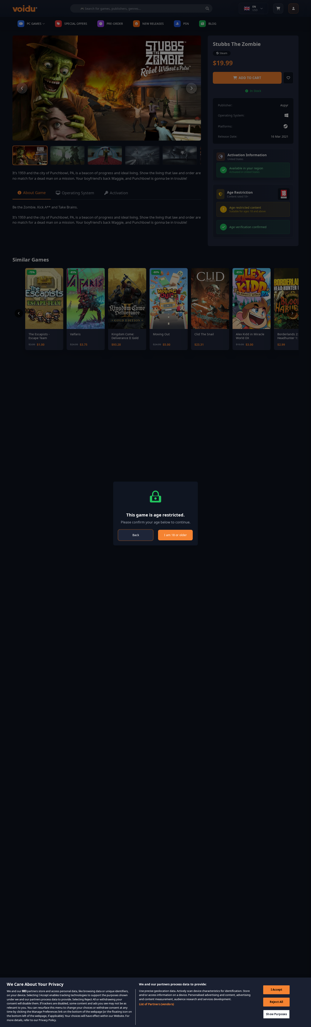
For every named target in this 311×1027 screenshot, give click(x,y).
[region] (155, 1002)
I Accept (276, 989)
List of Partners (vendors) (156, 1004)
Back (135, 535)
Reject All (276, 1002)
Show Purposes (276, 1014)
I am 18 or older (175, 535)
